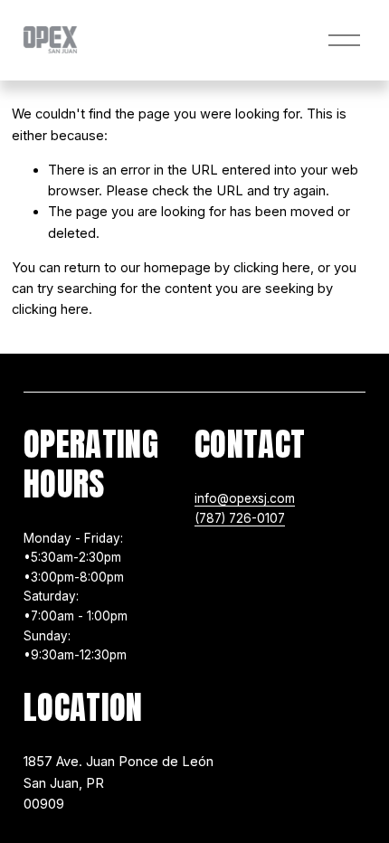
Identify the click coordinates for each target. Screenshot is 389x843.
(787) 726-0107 (239, 518)
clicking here (271, 268)
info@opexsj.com (244, 498)
